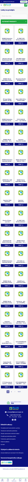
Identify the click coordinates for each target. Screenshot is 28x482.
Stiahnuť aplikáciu (5, 441)
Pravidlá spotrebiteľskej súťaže (8, 436)
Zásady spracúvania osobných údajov (10, 433)
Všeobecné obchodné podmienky (9, 430)
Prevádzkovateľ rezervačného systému (10, 428)
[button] (8, 480)
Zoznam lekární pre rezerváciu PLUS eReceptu (12, 453)
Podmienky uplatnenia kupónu (8, 439)
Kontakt (3, 444)
